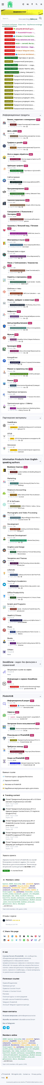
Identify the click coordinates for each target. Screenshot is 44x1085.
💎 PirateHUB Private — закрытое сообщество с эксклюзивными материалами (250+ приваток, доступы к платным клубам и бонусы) (25, 32)
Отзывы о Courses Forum (12, 991)
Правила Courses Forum (11, 988)
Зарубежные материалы (17, 392)
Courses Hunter (23, 520)
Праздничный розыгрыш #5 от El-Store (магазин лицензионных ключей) (25, 87)
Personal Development (17, 535)
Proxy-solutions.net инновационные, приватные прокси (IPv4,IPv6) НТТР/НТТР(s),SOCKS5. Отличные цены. (25, 40)
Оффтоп (11, 712)
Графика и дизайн (15, 142)
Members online (12, 880)
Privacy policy (36, 1074)
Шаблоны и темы (14, 288)
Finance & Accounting (16, 490)
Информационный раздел (18, 700)
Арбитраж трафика (15, 165)
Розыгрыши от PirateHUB (18, 735)
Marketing (11, 478)
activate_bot (20, 565)
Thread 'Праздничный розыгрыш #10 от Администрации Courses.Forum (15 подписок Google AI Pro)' (22, 811)
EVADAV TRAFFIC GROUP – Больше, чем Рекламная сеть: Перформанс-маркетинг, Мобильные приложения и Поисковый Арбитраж (27, 69)
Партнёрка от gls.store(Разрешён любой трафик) (27, 58)
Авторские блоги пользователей (21, 723)
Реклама (6, 994)
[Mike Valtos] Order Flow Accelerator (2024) (27, 495)
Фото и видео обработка (17, 154)
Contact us (26, 1074)
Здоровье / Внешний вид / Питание (22, 226)
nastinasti (21, 452)
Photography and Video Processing (22, 513)
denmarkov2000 (28, 707)
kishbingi (21, 485)
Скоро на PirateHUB (16, 758)
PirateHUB (8, 696)
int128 (25, 730)
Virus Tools (21, 508)
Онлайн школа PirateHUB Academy (16, 999)
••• (40, 924)
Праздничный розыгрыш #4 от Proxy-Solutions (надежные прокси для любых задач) (25, 90)
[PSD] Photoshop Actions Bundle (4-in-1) (27, 563)
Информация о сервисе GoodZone (22, 679)
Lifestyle (11, 570)
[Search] (36, 4)
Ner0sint (9, 920)
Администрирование (16, 200)
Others (10, 650)
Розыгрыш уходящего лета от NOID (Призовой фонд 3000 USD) (25, 98)
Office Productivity (15, 592)
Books (10, 638)
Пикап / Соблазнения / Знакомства (22, 263)
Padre (24, 161)
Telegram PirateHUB (10, 1002)
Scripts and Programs (16, 604)
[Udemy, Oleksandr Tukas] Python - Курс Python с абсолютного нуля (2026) (27, 72)
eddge (20, 753)
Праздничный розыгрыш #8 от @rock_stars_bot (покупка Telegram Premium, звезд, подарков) (25, 80)
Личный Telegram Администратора (16, 1005)
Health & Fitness (14, 615)
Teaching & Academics (16, 581)
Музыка (10, 334)
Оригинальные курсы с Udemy (19, 403)
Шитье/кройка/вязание (17, 323)
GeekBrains (12, 422)
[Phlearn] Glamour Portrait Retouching (26, 552)
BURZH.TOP (23, 719)
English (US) (17, 1074)
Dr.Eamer (20, 399)
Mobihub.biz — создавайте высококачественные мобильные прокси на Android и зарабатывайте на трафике (27, 65)
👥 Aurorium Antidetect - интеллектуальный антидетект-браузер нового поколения (25, 54)
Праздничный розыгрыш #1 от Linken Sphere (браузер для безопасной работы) (25, 109)
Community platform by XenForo (24, 1082)
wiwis (20, 184)
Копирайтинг (12, 357)
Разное (10, 380)
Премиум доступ (9, 986)
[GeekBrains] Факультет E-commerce (26, 427)
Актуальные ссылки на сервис (19, 670)
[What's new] (32, 4)
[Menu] (2, 4)
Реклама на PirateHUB (13, 784)
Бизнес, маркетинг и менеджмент (21, 119)
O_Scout (21, 497)
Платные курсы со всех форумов (15, 997)
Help (3, 1077)
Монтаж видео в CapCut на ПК (26, 159)
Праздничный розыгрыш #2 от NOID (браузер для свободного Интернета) (25, 94)
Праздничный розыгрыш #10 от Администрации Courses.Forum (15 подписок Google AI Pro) (25, 61)
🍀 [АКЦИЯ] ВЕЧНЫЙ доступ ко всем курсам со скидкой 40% (24, 29)
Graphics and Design (15, 547)
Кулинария (11, 346)
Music (9, 627)
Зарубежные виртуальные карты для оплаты (22, 788)
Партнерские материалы (14, 417)
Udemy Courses (23, 410)
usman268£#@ (22, 622)
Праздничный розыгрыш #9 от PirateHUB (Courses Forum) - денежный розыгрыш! (25, 76)
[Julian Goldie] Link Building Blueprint (26, 472)
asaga (19, 474)
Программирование (15, 188)
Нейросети (11, 311)
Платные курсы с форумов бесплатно (19, 776)
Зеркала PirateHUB (12, 780)
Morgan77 (20, 531)
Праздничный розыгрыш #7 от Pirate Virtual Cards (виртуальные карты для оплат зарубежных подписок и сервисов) (25, 105)
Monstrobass (22, 554)
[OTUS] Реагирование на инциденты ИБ (25, 438)
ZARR (21, 173)
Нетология (11, 445)
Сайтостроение (13, 177)
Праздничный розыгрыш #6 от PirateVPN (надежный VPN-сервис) (25, 83)
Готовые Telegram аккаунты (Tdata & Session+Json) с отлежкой (25, 50)
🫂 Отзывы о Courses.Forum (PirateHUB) (24, 36)
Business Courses (15, 467)
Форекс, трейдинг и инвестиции (20, 300)
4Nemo (20, 634)
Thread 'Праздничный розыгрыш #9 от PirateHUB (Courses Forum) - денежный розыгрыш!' (20, 823)
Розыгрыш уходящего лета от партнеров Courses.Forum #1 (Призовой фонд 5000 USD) (25, 101)
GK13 (22, 195)
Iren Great (26, 247)
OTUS (9, 433)
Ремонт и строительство (17, 369)
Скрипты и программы (17, 277)
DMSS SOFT (24, 284)
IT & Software (13, 501)
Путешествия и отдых (16, 251)
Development (13, 524)
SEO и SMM (12, 131)
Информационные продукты (16, 115)
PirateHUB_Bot (24, 742)
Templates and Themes (17, 558)
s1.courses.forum (17, 870)
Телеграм (33, 19)
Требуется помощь (15, 746)
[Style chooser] (41, 4)
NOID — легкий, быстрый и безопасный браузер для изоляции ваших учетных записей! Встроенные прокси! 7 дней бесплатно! (25, 43)
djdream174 (21, 429)
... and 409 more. (8, 906)
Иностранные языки (16, 240)
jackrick (26, 221)
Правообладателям (10, 983)
